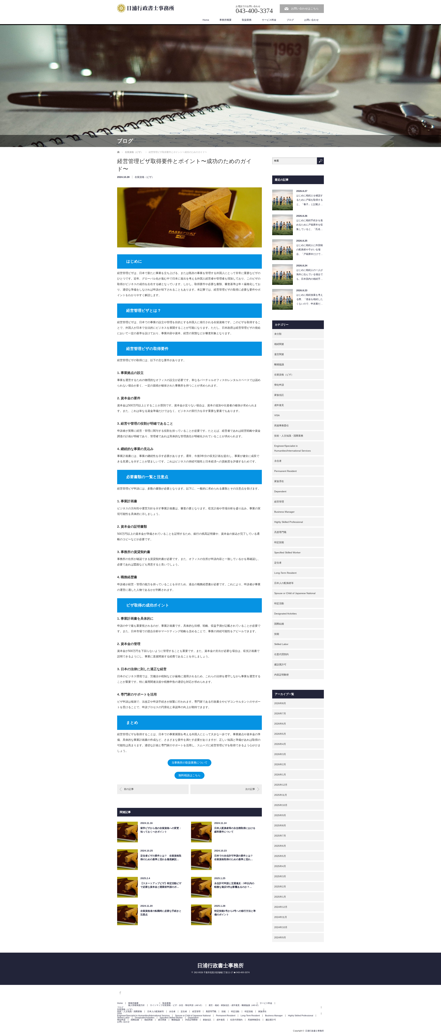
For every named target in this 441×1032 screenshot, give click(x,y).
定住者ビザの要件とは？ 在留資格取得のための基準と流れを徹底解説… (160, 857)
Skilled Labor (281, 644)
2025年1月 (280, 896)
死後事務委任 (281, 425)
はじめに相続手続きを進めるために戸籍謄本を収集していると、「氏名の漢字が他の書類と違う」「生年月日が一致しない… (309, 225)
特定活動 (279, 603)
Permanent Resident (285, 471)
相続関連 (279, 344)
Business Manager (284, 511)
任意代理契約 (281, 654)
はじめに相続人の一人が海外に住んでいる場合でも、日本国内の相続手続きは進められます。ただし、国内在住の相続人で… (309, 275)
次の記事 (250, 789)
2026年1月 (280, 774)
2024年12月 (280, 907)
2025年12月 (280, 784)
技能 (276, 634)
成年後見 (279, 405)
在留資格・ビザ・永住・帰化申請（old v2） (182, 1005)
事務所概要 (225, 19)
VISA (277, 415)
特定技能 (279, 542)
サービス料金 (269, 19)
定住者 (277, 562)
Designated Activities (285, 613)
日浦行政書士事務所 (220, 965)
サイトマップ (156, 1005)
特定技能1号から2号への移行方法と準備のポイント (235, 912)
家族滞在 (279, 481)
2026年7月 (280, 713)
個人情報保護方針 (136, 1005)
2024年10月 (280, 927)
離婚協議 (279, 364)
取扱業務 (247, 19)
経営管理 (279, 501)
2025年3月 (280, 876)
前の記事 (129, 789)
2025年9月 (280, 815)
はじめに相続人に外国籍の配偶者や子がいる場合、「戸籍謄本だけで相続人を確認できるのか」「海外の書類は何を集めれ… (309, 250)
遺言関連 (279, 354)
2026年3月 (280, 754)
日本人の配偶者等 (284, 583)
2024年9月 (280, 937)
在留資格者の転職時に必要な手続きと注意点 (160, 912)
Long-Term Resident (285, 572)
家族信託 (279, 395)
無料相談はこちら (189, 775)
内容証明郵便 (281, 674)
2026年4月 (280, 744)
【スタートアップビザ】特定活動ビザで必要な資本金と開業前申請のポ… (160, 885)
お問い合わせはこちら (305, 8)
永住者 (277, 460)
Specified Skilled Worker (287, 552)
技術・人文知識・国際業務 (288, 435)
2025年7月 (280, 835)
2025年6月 (280, 845)
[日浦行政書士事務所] (147, 9)
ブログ (290, 19)
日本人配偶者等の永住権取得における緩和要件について (234, 830)
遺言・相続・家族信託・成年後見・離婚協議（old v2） (234, 1005)
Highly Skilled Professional (288, 522)
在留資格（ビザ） (144, 177)
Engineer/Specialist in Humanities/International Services (292, 448)
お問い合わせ (311, 19)
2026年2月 (280, 764)
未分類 (277, 333)
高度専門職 (280, 532)
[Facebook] (119, 992)
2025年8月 (280, 825)
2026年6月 (280, 723)
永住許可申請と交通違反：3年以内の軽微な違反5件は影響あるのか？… (234, 885)
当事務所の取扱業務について (189, 762)
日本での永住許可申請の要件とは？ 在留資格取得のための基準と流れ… (234, 857)
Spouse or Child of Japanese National (294, 593)
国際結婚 (279, 623)
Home (206, 19)
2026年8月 (280, 703)
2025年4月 (280, 866)
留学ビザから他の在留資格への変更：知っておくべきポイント (160, 830)
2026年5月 (280, 733)
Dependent (280, 491)
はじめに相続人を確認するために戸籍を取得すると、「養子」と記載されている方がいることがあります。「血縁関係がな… (309, 200)
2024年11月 (280, 917)
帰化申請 (279, 384)
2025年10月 (280, 805)
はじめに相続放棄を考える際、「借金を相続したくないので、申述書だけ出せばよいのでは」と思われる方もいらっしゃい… (309, 300)
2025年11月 (280, 795)
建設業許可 (280, 664)
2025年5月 (280, 856)
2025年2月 (280, 886)
